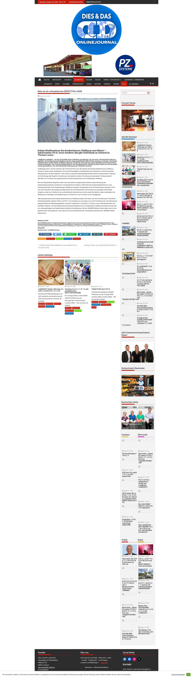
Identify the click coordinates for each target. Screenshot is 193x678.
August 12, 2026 (144, 522)
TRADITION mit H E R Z (93, 2)
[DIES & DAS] (39, 79)
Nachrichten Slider (130, 402)
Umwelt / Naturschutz (112, 80)
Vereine (116, 84)
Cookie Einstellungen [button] (178, 674)
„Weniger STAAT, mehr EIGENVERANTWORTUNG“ (99, 245)
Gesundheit (78, 80)
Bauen (89, 84)
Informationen (68, 238)
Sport (57, 84)
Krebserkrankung (106, 304)
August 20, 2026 (143, 239)
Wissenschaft (78, 84)
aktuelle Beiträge (129, 137)
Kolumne (66, 84)
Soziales (68, 80)
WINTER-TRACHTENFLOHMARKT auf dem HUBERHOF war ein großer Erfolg (57, 246)
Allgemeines (134, 84)
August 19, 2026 (144, 477)
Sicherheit (48, 84)
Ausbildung (57, 303)
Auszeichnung (50, 238)
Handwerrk (42, 306)
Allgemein (41, 303)
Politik (46, 80)
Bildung (89, 80)
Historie (97, 84)
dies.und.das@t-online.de (46, 667)
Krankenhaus (76, 238)
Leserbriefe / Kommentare (134, 80)
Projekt (94, 307)
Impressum (88, 667)
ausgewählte (41, 238)
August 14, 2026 (144, 501)
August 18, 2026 (128, 451)
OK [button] (188, 674)
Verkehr (107, 84)
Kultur (97, 80)
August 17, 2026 (128, 490)
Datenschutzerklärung (101, 667)
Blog (124, 84)
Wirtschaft (56, 80)
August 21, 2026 (44, 286)
